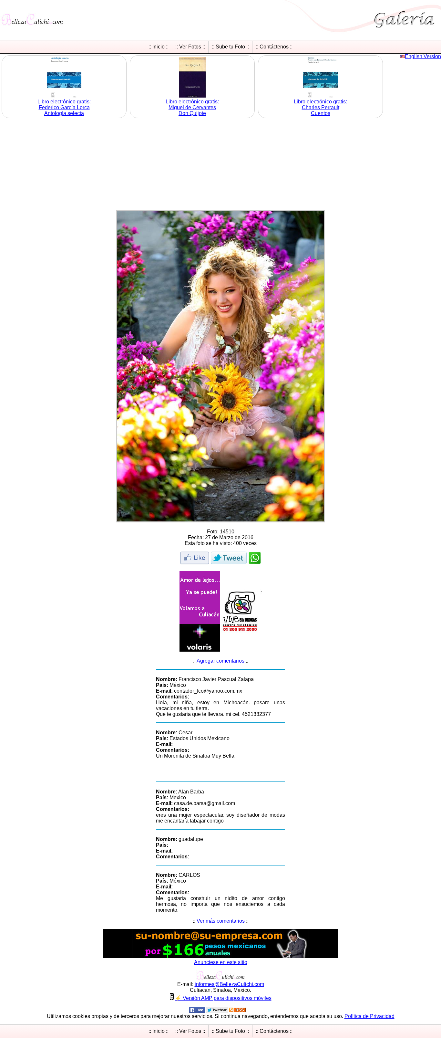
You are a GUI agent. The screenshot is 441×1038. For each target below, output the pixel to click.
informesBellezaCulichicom (229, 984)
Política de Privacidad (369, 1016)
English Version (423, 56)
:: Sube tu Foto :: (230, 46)
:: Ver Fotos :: (190, 46)
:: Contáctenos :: (274, 46)
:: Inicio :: (159, 46)
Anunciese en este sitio (220, 962)
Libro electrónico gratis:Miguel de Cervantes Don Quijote (192, 107)
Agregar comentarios (220, 661)
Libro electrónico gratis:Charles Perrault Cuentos (320, 107)
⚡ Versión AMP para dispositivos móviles (223, 998)
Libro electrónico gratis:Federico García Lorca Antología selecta (64, 107)
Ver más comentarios (221, 921)
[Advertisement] (220, 165)
